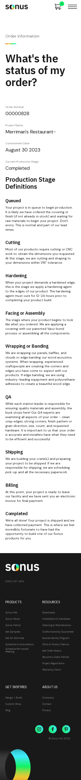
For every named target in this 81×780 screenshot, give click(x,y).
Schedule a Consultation (19, 644)
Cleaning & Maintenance (56, 625)
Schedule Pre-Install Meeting (17, 650)
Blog (7, 710)
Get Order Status (51, 650)
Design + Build (13, 697)
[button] (72, 7)
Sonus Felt (11, 612)
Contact (47, 704)
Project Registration (53, 663)
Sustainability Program (56, 638)
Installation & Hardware (56, 618)
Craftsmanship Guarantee (57, 631)
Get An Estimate (14, 638)
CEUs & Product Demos (55, 644)
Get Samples (12, 631)
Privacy (46, 710)
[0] (57, 6)
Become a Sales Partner (55, 657)
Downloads (48, 612)
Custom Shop (13, 704)
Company (48, 697)
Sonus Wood (12, 618)
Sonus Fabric (13, 625)
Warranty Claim (51, 669)
